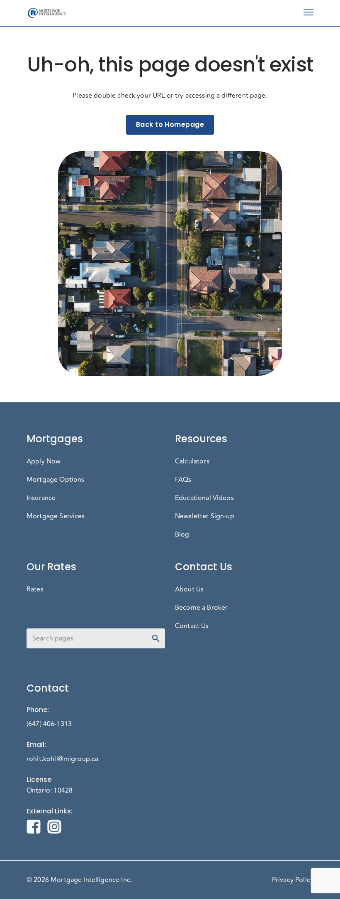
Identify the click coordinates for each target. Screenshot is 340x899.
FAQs (183, 480)
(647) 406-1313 (49, 724)
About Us (189, 589)
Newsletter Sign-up (204, 516)
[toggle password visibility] (156, 638)
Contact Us (192, 626)
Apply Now (44, 461)
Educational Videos (204, 498)
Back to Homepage (170, 124)
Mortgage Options (55, 480)
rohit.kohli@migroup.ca (62, 759)
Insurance (41, 498)
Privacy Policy (292, 880)
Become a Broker (201, 608)
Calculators (192, 461)
